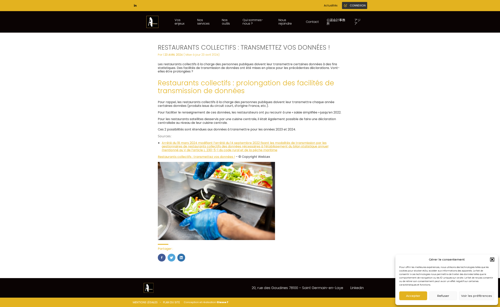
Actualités (331, 5)
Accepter (413, 296)
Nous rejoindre (285, 22)
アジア (357, 22)
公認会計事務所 (336, 22)
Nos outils (226, 22)
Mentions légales (145, 302)
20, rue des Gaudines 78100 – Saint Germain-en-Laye (297, 287)
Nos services (203, 22)
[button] (492, 259)
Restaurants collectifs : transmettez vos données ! (196, 156)
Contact (312, 22)
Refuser (443, 296)
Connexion (358, 5)
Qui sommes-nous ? (253, 22)
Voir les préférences (476, 296)
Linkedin (357, 287)
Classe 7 (222, 302)
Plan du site (171, 302)
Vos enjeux (179, 22)
